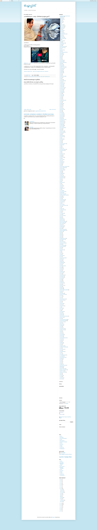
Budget (61, 63)
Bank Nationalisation (63, 52)
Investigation (62, 176)
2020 (61, 483)
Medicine (61, 231)
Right (61, 292)
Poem (61, 264)
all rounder (61, 32)
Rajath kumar (62, 285)
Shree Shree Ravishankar (64, 316)
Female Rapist (62, 132)
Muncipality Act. (62, 239)
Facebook (61, 125)
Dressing (61, 112)
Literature (61, 208)
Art (28, 76)
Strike (61, 326)
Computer (61, 86)
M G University (62, 215)
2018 (61, 484)
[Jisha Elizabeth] (59, 413)
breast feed (61, 60)
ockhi (61, 254)
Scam (61, 302)
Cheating (61, 71)
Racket (61, 284)
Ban (60, 48)
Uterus (61, 353)
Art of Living (62, 40)
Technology (62, 334)
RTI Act (61, 295)
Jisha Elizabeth (61, 412)
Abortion (61, 21)
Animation (61, 36)
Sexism (61, 312)
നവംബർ (61, 489)
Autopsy (61, 44)
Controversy (62, 88)
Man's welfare (62, 223)
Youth (49, 76)
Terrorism (61, 336)
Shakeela (61, 313)
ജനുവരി (61, 501)
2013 (61, 503)
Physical (61, 263)
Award (61, 45)
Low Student (62, 213)
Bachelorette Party (63, 46)
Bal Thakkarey (62, 47)
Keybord (61, 197)
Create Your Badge (61, 414)
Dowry (61, 110)
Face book (61, 444)
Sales (61, 297)
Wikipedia (61, 366)
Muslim (61, 244)
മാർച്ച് (61, 498)
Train (61, 348)
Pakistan (61, 261)
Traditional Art (62, 345)
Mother (61, 237)
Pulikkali (61, 281)
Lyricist (37, 76)
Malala (61, 217)
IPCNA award (62, 177)
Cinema (61, 79)
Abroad (61, 22)
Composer (32, 76)
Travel (61, 350)
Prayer (61, 270)
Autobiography (62, 448)
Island (61, 180)
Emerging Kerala (62, 119)
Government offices (63, 149)
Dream (61, 111)
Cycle (61, 102)
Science (61, 304)
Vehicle (61, 359)
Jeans (61, 184)
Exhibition (61, 124)
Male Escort (62, 220)
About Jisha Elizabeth (63, 438)
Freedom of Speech (63, 143)
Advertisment (62, 27)
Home (61, 436)
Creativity (61, 95)
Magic (61, 216)
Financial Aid (62, 136)
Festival (61, 133)
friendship (61, 144)
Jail (60, 183)
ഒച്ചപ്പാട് (30, 5)
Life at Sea (61, 204)
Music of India (40, 76)
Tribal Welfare (62, 351)
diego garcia (62, 109)
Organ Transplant (62, 257)
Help (60, 158)
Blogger (53, 517)
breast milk (61, 61)
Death (61, 104)
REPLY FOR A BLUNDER (64, 289)
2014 (61, 488)
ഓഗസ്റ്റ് (61, 493)
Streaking (61, 325)
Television (61, 335)
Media (61, 228)
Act (60, 23)
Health (61, 156)
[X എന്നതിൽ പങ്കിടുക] (36, 75)
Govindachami (62, 150)
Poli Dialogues (62, 265)
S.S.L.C (61, 296)
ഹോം (40, 109)
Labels (61, 439)
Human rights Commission (64, 166)
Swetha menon (62, 329)
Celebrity (61, 69)
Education (61, 116)
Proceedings (62, 277)
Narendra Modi (62, 246)
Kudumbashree (62, 199)
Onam (61, 256)
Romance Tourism (63, 294)
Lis (60, 207)
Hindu (61, 160)
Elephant (61, 118)
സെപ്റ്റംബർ (62, 492)
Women (61, 367)
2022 (61, 480)
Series (61, 309)
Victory (61, 361)
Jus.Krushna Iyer (62, 191)
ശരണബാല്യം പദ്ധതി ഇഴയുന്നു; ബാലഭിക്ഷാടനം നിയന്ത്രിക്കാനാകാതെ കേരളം (39, 114)
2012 (61, 504)
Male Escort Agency (63, 221)
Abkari (61, 20)
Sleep (61, 318)
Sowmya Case (62, 321)
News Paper (62, 249)
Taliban (61, 332)
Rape (61, 286)
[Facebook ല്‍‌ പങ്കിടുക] (37, 75)
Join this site (62, 447)
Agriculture (61, 30)
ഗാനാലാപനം (30, 63)
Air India (61, 31)
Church (61, 77)
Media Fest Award (62, 229)
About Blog (61, 437)
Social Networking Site (63, 319)
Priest (61, 273)
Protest (61, 279)
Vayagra (61, 358)
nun (60, 252)
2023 (61, 479)
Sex (60, 310)
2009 (61, 508)
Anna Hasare (62, 37)
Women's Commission (63, 369)
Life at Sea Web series (63, 205)
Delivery (61, 108)
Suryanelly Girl (62, 328)
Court (61, 93)
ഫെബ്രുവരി (62, 500)
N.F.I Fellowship (62, 245)
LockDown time (62, 209)
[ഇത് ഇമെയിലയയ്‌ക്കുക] (34, 75)
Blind (61, 56)
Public (61, 280)
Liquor (61, 206)
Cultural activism (62, 100)
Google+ (61, 148)
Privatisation (62, 276)
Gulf (60, 151)
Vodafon (61, 364)
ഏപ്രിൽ (61, 497)
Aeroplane (61, 28)
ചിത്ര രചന (26, 63)
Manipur (61, 224)
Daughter (61, 103)
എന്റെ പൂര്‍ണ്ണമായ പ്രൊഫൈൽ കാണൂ (65, 454)
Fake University (62, 127)
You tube (61, 375)
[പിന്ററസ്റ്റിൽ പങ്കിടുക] (38, 75)
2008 (61, 509)
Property (61, 278)
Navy (61, 248)
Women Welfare (62, 368)
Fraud (61, 142)
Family (61, 128)
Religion (61, 288)
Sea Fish (61, 308)
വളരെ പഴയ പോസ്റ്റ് (52, 109)
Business (61, 64)
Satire (61, 301)
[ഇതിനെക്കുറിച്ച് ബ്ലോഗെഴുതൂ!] (35, 75)
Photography (62, 262)
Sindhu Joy (61, 317)
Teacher (61, 333)
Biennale (61, 54)
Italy (60, 181)
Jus (60, 189)
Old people (61, 255)
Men (60, 232)
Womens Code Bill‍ (63, 372)
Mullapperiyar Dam (63, 238)
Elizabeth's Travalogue (63, 441)
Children (61, 72)
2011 (61, 505)
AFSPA (61, 29)
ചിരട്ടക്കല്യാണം (31, 121)
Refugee (61, 287)
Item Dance (61, 182)
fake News (61, 126)
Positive (61, 269)
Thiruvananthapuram (63, 337)
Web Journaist (62, 440)
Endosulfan (61, 120)
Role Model (46, 76)
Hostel (61, 164)
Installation (61, 173)
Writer (61, 374)
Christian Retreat (62, 76)
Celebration (62, 68)
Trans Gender (62, 349)
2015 (61, 487)
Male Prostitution (62, 222)
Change (61, 70)
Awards (61, 445)
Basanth (61, 53)
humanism (61, 168)
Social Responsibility (63, 320)
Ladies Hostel (62, 200)
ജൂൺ (61, 496)
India (61, 172)
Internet (61, 174)
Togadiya (61, 342)
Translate (66, 403)
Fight (61, 134)
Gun (60, 152)
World (61, 373)
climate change (62, 80)
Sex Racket (61, 311)
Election (61, 117)
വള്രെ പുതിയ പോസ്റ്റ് (27, 109)
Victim (61, 360)
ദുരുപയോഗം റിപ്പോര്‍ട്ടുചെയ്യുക (65, 456)
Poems (61, 469)
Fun (60, 145)
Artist (30, 76)
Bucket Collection (62, 62)
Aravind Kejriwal (62, 38)
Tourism (61, 343)
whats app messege (63, 365)
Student (61, 327)
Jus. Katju (61, 190)
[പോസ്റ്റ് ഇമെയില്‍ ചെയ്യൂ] (32, 75)
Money (61, 236)
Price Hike (61, 272)
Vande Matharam (62, 357)
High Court (61, 159)
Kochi (61, 198)
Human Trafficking (63, 167)
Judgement (61, 188)
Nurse (61, 253)
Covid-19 (61, 94)
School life (61, 303)
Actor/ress (61, 24)
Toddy (61, 341)
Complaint (61, 84)
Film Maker (61, 135)
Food (61, 141)
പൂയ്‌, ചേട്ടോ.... (31, 127)
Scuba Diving (62, 305)
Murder (61, 240)
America (61, 35)
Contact (61, 446)
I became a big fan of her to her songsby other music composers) (36, 71)
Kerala (35, 76)
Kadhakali (61, 192)
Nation (61, 247)
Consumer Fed (62, 87)
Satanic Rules (62, 300)
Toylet (61, 344)
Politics (61, 268)
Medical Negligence (63, 230)
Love (61, 212)
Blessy (61, 55)
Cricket (61, 96)
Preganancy (62, 271)
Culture (61, 101)
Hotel (61, 165)
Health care (62, 157)
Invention (61, 175)
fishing (61, 140)
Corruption (61, 92)
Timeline (61, 340)
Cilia (60, 78)
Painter (43, 76)
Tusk (60, 352)
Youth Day (61, 377)
